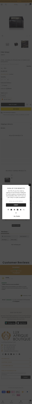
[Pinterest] (14, 209)
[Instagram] (11, 209)
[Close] (30, 185)
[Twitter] (23, 209)
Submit (16, 205)
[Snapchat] (20, 209)
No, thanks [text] (17, 216)
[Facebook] (8, 209)
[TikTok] (17, 209)
